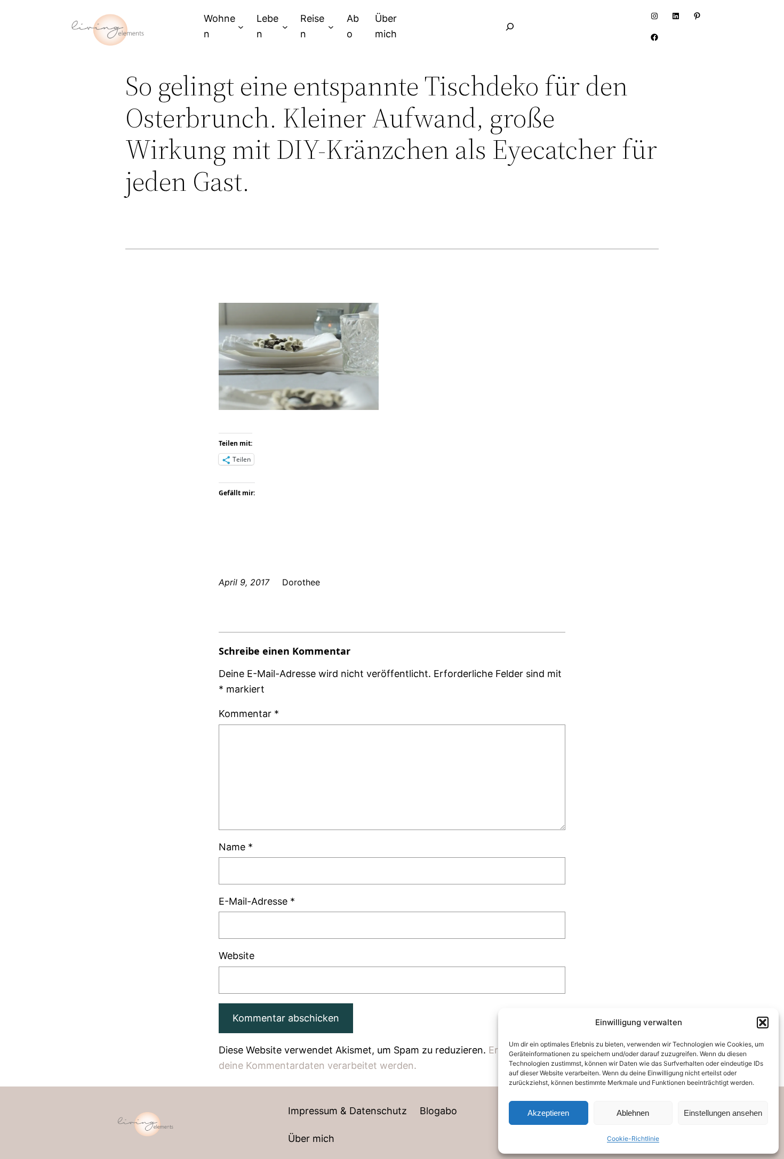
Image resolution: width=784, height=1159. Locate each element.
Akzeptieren (548, 1112)
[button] (762, 1022)
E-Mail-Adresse (257, 901)
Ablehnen (633, 1112)
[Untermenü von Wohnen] (241, 26)
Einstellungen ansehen (723, 1112)
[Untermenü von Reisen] (331, 26)
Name (236, 846)
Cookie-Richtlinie (633, 1138)
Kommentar (249, 713)
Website (236, 955)
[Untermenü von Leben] (285, 26)
